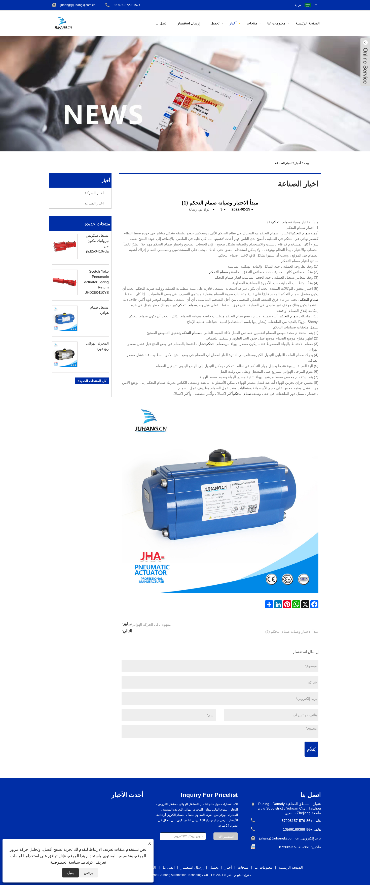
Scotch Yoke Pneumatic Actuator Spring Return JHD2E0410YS (96, 281)
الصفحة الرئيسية (307, 23)
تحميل (214, 23)
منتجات (252, 23)
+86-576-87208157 (127, 5)
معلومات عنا (276, 23)
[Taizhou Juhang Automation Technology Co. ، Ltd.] (63, 23)
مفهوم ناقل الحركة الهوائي (151, 624)
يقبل (70, 873)
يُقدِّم (311, 749)
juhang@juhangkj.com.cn (77, 5)
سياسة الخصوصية (65, 862)
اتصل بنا (161, 23)
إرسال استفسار (188, 23)
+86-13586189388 (297, 829)
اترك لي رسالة (199, 209)
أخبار (233, 23)
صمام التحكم (281, 222)
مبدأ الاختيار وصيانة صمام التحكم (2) (291, 631)
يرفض (88, 873)
